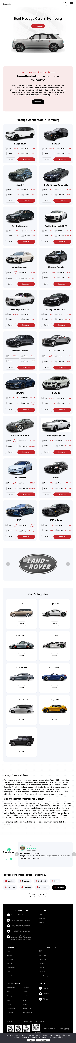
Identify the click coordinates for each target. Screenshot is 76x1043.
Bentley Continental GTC (56, 226)
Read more (38, 102)
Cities (33, 895)
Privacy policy (64, 1029)
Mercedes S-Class (20, 267)
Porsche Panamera (20, 435)
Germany (32, 72)
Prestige (41, 968)
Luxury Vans (21, 699)
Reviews (41, 922)
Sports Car (21, 635)
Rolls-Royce (27, 1008)
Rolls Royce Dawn (56, 351)
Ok (31, 1040)
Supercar (54, 603)
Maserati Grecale (56, 267)
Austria (9, 963)
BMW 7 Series (56, 520)
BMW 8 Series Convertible (56, 185)
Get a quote (26, 159)
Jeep (24, 1000)
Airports (42, 895)
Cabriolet (54, 667)
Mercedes (26, 988)
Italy (8, 951)
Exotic (54, 635)
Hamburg (42, 72)
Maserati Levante (20, 351)
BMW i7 (20, 520)
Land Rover (26, 996)
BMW (8, 1000)
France (9, 972)
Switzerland (11, 968)
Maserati (10, 1012)
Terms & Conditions (49, 1029)
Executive (21, 667)
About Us (42, 918)
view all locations (12, 976)
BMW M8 (20, 393)
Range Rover (20, 144)
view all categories (45, 976)
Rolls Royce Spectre (56, 435)
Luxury (21, 731)
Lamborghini (11, 1008)
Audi (8, 992)
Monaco (9, 955)
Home (23, 72)
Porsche (25, 992)
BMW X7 (56, 144)
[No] (74, 1038)
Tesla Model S (20, 478)
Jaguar (25, 1004)
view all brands (27, 1012)
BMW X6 (56, 393)
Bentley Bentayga (20, 226)
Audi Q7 (20, 185)
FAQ (40, 914)
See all (21, 624)
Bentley (9, 996)
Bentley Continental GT (56, 309)
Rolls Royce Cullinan (20, 309)
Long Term (54, 699)
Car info (10, 159)
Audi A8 (56, 478)
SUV (21, 603)
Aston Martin (11, 988)
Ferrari (9, 1004)
